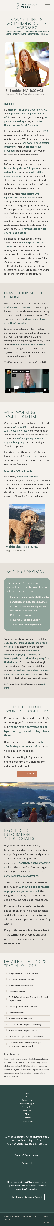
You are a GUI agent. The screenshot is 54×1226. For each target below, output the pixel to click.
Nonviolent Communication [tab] (21, 1018)
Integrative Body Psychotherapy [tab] (23, 973)
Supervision (27, 1107)
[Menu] (46, 5)
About (27, 1096)
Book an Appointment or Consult (27, 1197)
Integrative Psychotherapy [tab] (21, 985)
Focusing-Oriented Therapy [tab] (21, 979)
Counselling (27, 1100)
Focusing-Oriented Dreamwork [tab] (23, 1006)
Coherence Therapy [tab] (17, 991)
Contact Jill (27, 1163)
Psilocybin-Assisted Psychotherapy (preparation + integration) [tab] (25, 1044)
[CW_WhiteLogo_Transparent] (22, 5)
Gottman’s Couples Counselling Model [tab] (26, 1036)
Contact (27, 1117)
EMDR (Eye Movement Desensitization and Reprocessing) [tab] (28, 999)
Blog (27, 1114)
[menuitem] (46, 5)
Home (27, 1093)
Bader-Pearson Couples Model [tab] (23, 1030)
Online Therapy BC (27, 1103)
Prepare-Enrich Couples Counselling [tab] (25, 1024)
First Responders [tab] (16, 1012)
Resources (27, 1110)
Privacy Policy (27, 1121)
